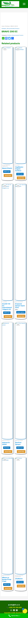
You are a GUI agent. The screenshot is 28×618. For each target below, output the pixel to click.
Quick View (8, 175)
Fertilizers (7, 26)
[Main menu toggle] (24, 4)
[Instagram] (17, 610)
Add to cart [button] (7, 171)
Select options (21, 312)
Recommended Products (13, 28)
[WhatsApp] (11, 610)
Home (3, 26)
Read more (6, 447)
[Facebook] (14, 610)
